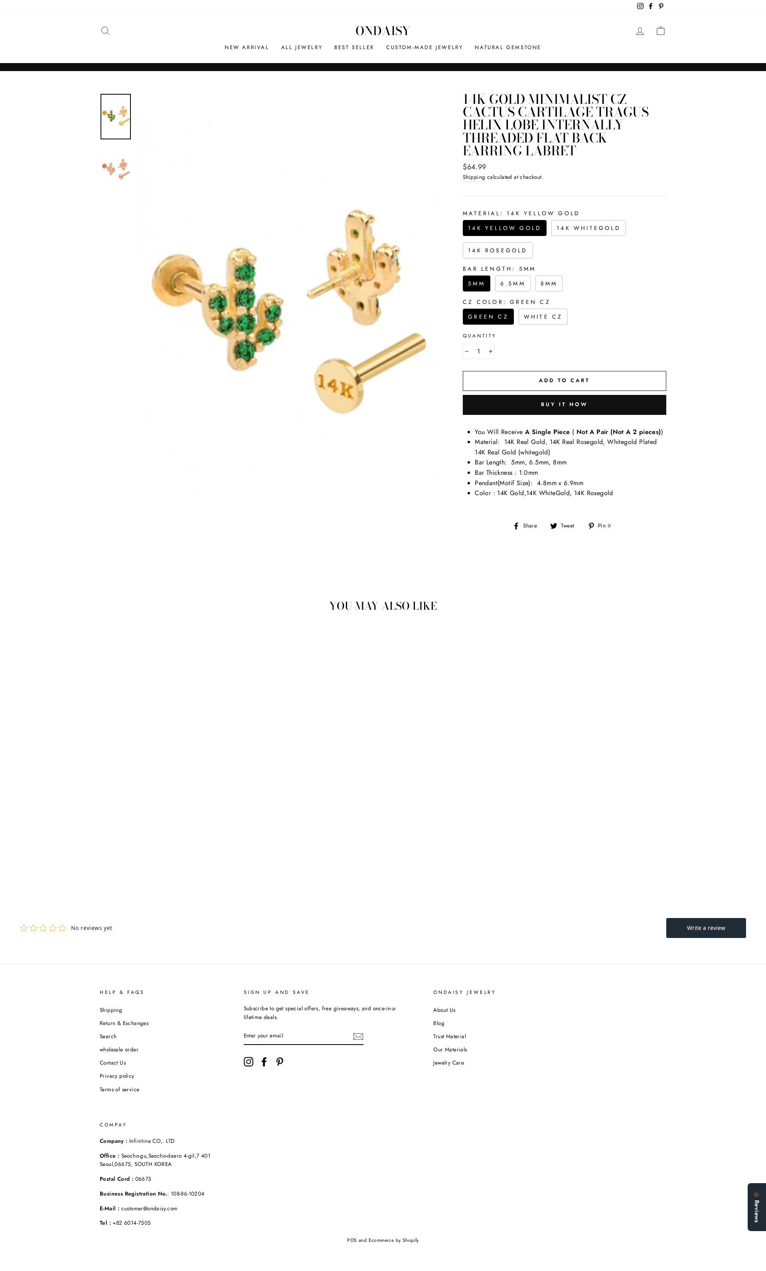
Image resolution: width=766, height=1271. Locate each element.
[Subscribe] (358, 1036)
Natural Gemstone (508, 47)
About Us (444, 1010)
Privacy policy (117, 1076)
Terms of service (119, 1089)
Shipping (474, 177)
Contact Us (113, 1063)
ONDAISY (383, 31)
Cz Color (507, 302)
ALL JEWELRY (302, 47)
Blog (438, 1023)
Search (108, 1036)
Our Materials (450, 1049)
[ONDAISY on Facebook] (264, 1062)
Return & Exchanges (124, 1023)
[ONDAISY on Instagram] (248, 1062)
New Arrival (247, 47)
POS (352, 1240)
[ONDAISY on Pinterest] (279, 1062)
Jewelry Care (448, 1063)
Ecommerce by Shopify (394, 1240)
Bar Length (499, 269)
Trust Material (449, 1036)
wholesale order (119, 1049)
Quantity (480, 335)
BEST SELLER (354, 47)
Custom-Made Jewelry (424, 47)
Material (521, 213)
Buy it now (564, 404)
